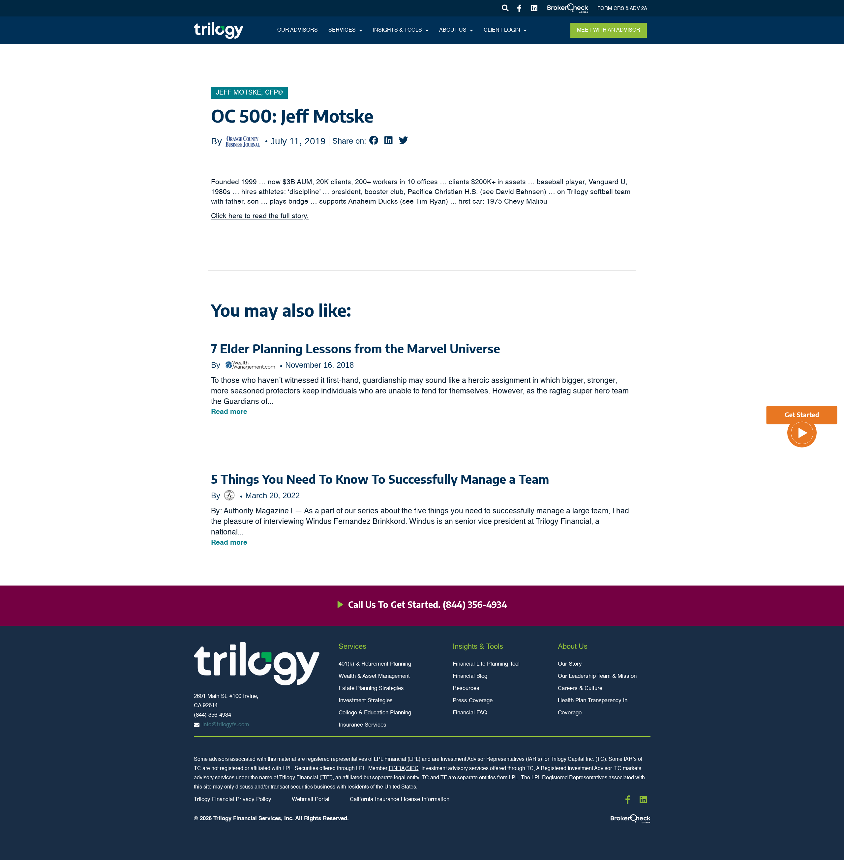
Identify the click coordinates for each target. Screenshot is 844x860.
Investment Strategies (366, 700)
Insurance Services (362, 725)
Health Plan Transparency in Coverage (592, 707)
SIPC (412, 768)
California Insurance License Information (399, 799)
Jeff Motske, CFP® (249, 93)
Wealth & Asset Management (374, 676)
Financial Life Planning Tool (486, 664)
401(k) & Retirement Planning (375, 664)
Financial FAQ (470, 713)
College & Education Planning (375, 713)
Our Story (570, 664)
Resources (466, 688)
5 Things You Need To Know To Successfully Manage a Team (380, 479)
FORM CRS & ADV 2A (622, 8)
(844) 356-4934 (475, 604)
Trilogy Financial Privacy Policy (232, 799)
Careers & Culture (580, 688)
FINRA (397, 768)
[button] (505, 8)
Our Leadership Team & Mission (597, 676)
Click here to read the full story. (260, 216)
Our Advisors (297, 30)
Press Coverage (473, 700)
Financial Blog (470, 676)
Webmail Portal (310, 799)
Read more (229, 412)
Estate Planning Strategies (371, 688)
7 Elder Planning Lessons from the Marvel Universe (355, 348)
